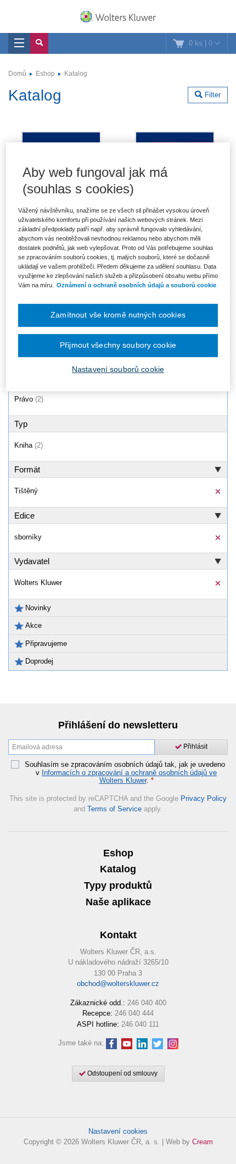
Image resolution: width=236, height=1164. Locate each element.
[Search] (39, 43)
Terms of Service (114, 809)
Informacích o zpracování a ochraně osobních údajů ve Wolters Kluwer (129, 776)
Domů (17, 73)
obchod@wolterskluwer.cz (118, 983)
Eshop (45, 73)
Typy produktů (118, 885)
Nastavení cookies (118, 1131)
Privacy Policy (204, 798)
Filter (212, 95)
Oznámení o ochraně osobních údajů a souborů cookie (136, 285)
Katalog (75, 73)
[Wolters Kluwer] (118, 17)
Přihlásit (194, 746)
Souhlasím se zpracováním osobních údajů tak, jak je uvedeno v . (125, 772)
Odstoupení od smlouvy (122, 1073)
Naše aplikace (118, 901)
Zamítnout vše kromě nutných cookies (118, 315)
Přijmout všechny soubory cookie (118, 345)
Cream (202, 1142)
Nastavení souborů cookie (118, 369)
